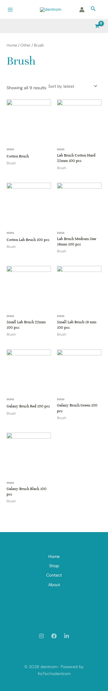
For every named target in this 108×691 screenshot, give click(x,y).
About (54, 584)
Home (12, 45)
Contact (54, 575)
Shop (54, 565)
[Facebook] (54, 636)
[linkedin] (66, 636)
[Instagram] (41, 636)
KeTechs (46, 673)
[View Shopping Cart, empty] (97, 26)
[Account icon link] (82, 9)
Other (25, 45)
